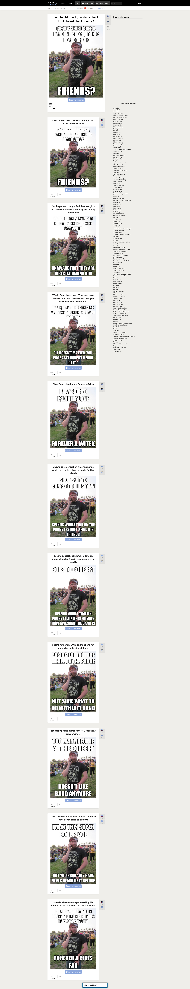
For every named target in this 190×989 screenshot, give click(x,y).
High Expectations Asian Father (122, 200)
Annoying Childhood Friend (120, 115)
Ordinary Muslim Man (119, 259)
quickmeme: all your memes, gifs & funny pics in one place (53, 3)
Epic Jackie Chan (118, 165)
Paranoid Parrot (117, 263)
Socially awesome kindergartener (122, 323)
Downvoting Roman (118, 159)
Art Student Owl (117, 121)
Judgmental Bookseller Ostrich (121, 234)
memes (99, 8)
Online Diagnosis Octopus (120, 255)
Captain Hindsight (118, 138)
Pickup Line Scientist (119, 268)
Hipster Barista (117, 204)
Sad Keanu (116, 287)
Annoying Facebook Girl (120, 117)
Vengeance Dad (117, 346)
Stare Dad (116, 327)
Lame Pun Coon (117, 238)
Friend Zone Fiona (118, 182)
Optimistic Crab (117, 257)
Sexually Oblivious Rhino (120, 310)
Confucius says (117, 146)
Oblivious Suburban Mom (120, 251)
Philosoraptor (116, 266)
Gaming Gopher (117, 187)
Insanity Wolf (116, 227)
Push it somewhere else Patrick (122, 274)
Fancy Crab (116, 172)
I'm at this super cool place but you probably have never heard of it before (73, 818)
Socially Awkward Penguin (120, 325)
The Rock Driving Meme (120, 338)
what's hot (63, 3)
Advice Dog (116, 108)
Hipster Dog (116, 206)
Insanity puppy (117, 225)
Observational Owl (118, 253)
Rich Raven (116, 285)
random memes (77, 3)
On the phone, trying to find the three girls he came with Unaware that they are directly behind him (73, 209)
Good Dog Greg (117, 189)
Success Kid (116, 331)
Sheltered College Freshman (121, 312)
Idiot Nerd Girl (117, 219)
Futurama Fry (117, 183)
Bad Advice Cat (117, 125)
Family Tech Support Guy (120, 170)
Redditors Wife (117, 280)
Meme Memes (117, 246)
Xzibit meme (116, 349)
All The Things (117, 112)
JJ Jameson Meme (118, 231)
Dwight (115, 161)
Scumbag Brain (117, 298)
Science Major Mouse (119, 295)
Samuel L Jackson (118, 291)
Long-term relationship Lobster (121, 242)
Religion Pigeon (117, 283)
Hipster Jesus (117, 210)
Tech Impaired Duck (118, 334)
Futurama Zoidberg (118, 185)
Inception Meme (117, 223)
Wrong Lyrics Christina (119, 348)
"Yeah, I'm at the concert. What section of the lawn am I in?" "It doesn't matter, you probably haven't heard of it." (73, 298)
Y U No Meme (117, 351)
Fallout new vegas (118, 168)
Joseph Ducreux (117, 232)
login (139, 3)
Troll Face (115, 342)
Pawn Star (116, 265)
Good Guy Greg (117, 191)
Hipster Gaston (117, 208)
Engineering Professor (119, 163)
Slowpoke (115, 321)
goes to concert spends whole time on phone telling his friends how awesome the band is (73, 559)
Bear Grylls (116, 129)
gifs (104, 8)
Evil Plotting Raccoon (119, 166)
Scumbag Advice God (119, 297)
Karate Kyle (116, 236)
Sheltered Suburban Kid (119, 314)
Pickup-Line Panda (118, 270)
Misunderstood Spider (119, 248)
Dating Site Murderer (119, 155)
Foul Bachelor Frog (118, 178)
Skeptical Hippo (117, 317)
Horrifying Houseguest (119, 215)
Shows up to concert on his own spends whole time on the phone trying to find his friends (73, 470)
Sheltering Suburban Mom (120, 315)
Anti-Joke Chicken (118, 119)
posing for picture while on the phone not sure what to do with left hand (73, 646)
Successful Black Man (119, 332)
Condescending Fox (118, 144)
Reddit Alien (116, 278)
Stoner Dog (116, 329)
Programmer (116, 272)
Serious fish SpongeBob (120, 308)
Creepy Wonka (117, 153)
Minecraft (115, 244)
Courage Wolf (117, 148)
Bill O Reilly (116, 131)
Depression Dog (117, 157)
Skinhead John (117, 319)
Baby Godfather (117, 123)
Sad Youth (116, 289)
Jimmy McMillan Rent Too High (122, 229)
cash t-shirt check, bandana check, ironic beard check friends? (73, 122)
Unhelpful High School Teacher (121, 344)
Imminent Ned (117, 221)
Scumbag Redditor (118, 304)
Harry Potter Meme (118, 214)
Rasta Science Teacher (119, 276)
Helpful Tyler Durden (118, 198)
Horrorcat (115, 217)
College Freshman (118, 142)
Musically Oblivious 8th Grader (121, 249)
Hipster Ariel (116, 202)
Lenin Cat (115, 240)
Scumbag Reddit (117, 302)
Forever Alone (117, 176)
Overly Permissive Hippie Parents (122, 261)
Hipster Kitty (116, 212)
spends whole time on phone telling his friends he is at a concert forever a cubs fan (73, 904)
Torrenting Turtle (117, 340)
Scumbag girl (116, 300)
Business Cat (117, 132)
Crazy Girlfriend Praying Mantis (122, 149)
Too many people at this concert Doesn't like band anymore (73, 732)
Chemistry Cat (117, 140)
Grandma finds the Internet (120, 193)
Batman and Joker (118, 127)
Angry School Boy (118, 114)
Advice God (116, 110)
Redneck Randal (117, 282)
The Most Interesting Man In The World (124, 336)
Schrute (115, 293)
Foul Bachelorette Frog (119, 180)
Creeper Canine (117, 151)
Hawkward (116, 197)
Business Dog (117, 134)
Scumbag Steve (117, 306)
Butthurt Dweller (117, 136)
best (70, 3)
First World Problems (119, 174)
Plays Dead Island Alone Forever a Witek (73, 384)
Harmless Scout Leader (119, 195)
